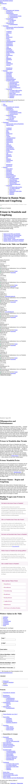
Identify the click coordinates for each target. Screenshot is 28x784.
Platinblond (9, 59)
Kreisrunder (9, 738)
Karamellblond (10, 51)
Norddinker (6, 622)
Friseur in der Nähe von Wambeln (12, 233)
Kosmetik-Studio (10, 80)
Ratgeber (5, 70)
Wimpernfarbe (9, 754)
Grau (7, 47)
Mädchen (8, 703)
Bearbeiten (13, 272)
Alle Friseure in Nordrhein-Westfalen (12, 608)
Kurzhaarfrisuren (13, 14)
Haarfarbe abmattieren (11, 722)
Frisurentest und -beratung (12, 10)
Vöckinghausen (7, 621)
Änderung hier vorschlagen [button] (6, 628)
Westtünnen (6, 624)
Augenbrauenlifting (14, 82)
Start (4, 7)
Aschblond (9, 31)
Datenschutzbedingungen (6, 672)
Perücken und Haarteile (9, 745)
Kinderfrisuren (9, 18)
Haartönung (9, 69)
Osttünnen (5, 619)
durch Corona (9, 740)
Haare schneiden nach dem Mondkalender (13, 777)
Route (16, 271)
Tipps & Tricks (10, 28)
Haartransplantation (11, 79)
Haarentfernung (13, 83)
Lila (7, 56)
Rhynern (5, 618)
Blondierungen (17, 472)
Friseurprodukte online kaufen (10, 775)
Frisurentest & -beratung (9, 692)
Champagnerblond (10, 41)
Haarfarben (6, 25)
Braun (7, 38)
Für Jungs (11, 21)
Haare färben (9, 72)
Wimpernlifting (13, 86)
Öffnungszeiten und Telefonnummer (12, 235)
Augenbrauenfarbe (10, 751)
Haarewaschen (9, 729)
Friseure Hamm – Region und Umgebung (14, 239)
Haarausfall (9, 76)
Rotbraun (8, 62)
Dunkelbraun (9, 44)
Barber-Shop (12, 93)
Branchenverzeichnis (8, 773)
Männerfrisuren (10, 23)
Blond (7, 35)
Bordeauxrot (9, 37)
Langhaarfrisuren (13, 17)
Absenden (3, 676)
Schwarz (8, 65)
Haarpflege (9, 75)
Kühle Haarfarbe (10, 52)
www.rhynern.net (9, 311)
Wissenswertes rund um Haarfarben (15, 27)
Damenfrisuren (10, 13)
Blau (7, 34)
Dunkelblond (9, 42)
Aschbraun (9, 32)
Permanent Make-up (14, 84)
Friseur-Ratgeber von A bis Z (10, 714)
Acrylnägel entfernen (14, 91)
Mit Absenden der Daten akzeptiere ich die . (11, 672)
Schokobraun (9, 63)
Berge (4, 625)
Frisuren (5, 9)
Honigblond (9, 49)
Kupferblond (9, 55)
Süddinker (5, 617)
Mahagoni (8, 58)
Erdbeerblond (9, 45)
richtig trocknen (10, 728)
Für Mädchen (12, 20)
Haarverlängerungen (8, 744)
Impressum (13, 783)
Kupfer (8, 54)
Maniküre (11, 97)
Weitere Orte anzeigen (6, 374)
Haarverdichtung (7, 742)
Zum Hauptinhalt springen (6, 0)
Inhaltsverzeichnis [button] (4, 231)
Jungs (7, 705)
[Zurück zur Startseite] (3, 3)
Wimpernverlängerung (14, 87)
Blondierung (9, 68)
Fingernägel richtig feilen (15, 94)
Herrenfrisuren (7, 587)
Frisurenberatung (8, 590)
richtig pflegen (9, 726)
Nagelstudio (9, 89)
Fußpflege (11, 96)
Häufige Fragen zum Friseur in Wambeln (14, 240)
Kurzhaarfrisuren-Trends (15, 16)
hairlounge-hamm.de (10, 296)
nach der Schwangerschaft (12, 741)
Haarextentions (10, 77)
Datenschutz (20, 783)
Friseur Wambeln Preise (9, 238)
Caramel (8, 39)
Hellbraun (8, 48)
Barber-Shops (15, 455)
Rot (7, 61)
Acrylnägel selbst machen (15, 90)
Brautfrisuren (9, 11)
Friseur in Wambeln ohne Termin (12, 236)
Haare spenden (6, 776)
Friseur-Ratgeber (15, 546)
